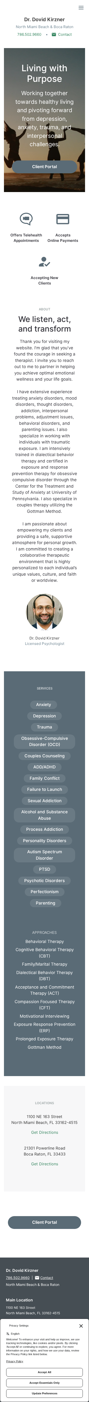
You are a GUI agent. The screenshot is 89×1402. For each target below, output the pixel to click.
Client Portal (44, 166)
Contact (65, 34)
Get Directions (44, 1132)
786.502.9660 (29, 34)
